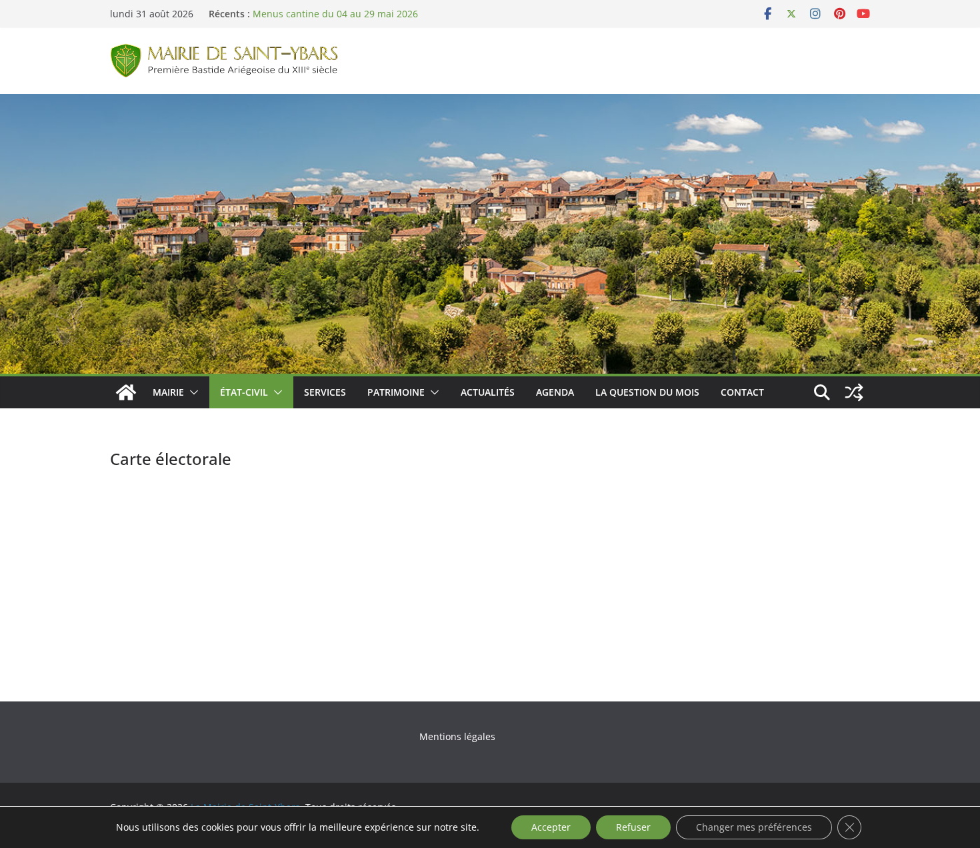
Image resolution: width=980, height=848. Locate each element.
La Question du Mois (647, 392)
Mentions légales (457, 736)
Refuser (633, 827)
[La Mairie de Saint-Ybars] (490, 103)
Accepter (551, 827)
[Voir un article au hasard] (854, 392)
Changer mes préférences (754, 827)
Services (325, 392)
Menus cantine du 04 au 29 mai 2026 (335, 13)
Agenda (555, 392)
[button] (191, 392)
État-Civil (244, 392)
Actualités (488, 392)
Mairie (168, 392)
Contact (742, 392)
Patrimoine (396, 392)
